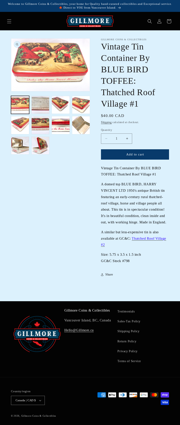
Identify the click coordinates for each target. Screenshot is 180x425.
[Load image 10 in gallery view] (40, 146)
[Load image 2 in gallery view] (40, 105)
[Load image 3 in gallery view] (61, 105)
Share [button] (109, 274)
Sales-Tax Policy (128, 321)
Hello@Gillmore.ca (79, 330)
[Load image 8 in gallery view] (81, 125)
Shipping (106, 122)
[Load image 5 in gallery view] (20, 125)
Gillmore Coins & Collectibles (38, 415)
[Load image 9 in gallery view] (20, 146)
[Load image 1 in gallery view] (20, 105)
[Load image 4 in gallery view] (81, 105)
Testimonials (126, 311)
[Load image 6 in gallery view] (40, 125)
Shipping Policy (128, 331)
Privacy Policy (127, 351)
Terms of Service (129, 361)
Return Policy (126, 341)
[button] (9, 21)
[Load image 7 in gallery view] (61, 125)
